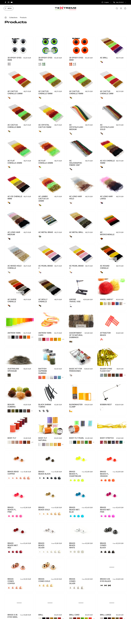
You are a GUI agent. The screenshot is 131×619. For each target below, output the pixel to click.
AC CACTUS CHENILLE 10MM (45, 92)
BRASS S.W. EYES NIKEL (13, 616)
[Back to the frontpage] (6, 17)
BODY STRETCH (107, 438)
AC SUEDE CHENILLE (12, 300)
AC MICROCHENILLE (107, 233)
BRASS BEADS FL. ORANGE (104, 473)
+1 (124, 442)
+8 (93, 442)
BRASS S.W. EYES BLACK (105, 580)
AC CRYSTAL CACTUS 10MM (44, 126)
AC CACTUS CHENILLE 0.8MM (15, 92)
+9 (62, 444)
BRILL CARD (74, 615)
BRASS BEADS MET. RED (13, 545)
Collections (13, 17)
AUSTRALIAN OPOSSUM (13, 370)
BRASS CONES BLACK (103, 545)
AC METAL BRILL (76, 232)
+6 (62, 377)
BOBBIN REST (106, 404)
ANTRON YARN (14, 333)
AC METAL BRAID (45, 232)
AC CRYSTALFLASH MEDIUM (76, 127)
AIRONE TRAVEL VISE (74, 300)
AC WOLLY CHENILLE (43, 300)
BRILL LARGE (105, 615)
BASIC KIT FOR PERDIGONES (75, 370)
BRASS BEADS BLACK (44, 472)
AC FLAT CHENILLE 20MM (15, 162)
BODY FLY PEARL (76, 438)
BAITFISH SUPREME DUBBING (42, 371)
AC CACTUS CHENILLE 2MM (106, 92)
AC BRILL (104, 58)
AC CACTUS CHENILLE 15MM (76, 92)
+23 (63, 339)
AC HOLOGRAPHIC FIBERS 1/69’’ (75, 163)
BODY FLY (12, 438)
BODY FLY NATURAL (42, 439)
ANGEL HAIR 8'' (106, 299)
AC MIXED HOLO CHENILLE (15, 267)
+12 (124, 375)
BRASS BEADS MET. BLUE (74, 509)
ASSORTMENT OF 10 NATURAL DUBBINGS (76, 335)
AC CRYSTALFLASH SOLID (107, 127)
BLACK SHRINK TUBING (44, 405)
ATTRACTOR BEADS (105, 334)
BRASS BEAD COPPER (13, 472)
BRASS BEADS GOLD (44, 508)
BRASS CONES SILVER (72, 581)
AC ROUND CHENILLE (104, 267)
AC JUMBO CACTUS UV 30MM (43, 198)
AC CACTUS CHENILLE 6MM (14, 126)
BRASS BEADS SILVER (41, 545)
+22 (32, 337)
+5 (31, 410)
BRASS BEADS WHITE (72, 545)
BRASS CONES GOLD (44, 580)
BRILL (40, 615)
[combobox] (107, 2)
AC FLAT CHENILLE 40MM (45, 162)
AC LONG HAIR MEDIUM (14, 233)
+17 (124, 303)
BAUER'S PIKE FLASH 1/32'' (106, 370)
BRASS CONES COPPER (11, 581)
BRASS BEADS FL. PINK (12, 509)
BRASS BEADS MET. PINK (105, 509)
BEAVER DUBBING (12, 405)
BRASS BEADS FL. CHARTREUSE (75, 473)
